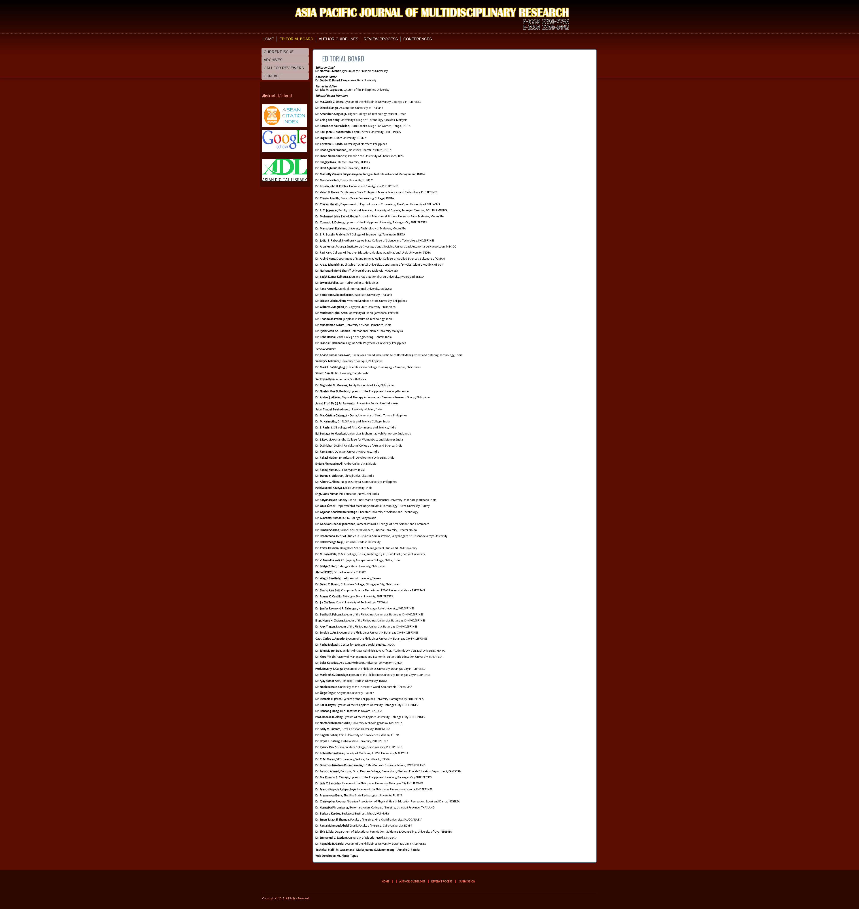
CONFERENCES (417, 39)
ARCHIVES (273, 60)
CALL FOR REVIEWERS (284, 68)
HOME (268, 39)
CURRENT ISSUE (279, 52)
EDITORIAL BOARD (296, 39)
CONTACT (272, 76)
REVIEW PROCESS (381, 39)
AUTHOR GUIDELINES (338, 39)
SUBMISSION (467, 881)
